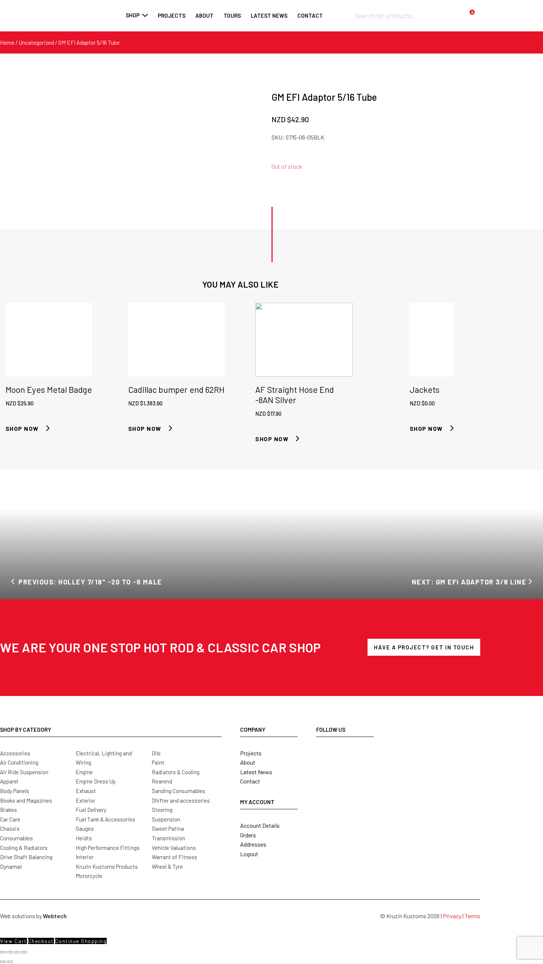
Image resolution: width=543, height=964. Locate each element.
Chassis (10, 828)
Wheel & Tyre (167, 866)
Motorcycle (89, 875)
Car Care (10, 819)
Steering (162, 809)
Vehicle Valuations (174, 847)
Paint (158, 762)
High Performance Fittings (108, 847)
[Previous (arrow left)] (3, 962)
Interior (84, 857)
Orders (248, 834)
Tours (232, 15)
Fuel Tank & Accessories (105, 819)
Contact (310, 15)
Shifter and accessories (181, 800)
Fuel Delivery (91, 809)
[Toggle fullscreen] (10, 952)
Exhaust (86, 791)
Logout (249, 853)
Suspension (166, 819)
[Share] (17, 952)
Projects (171, 15)
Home (7, 42)
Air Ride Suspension (24, 772)
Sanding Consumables (178, 791)
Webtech (55, 915)
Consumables (16, 838)
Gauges (85, 828)
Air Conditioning (19, 762)
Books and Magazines (26, 800)
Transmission (168, 838)
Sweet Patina (168, 828)
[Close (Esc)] (24, 952)
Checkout (41, 941)
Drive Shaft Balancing (26, 857)
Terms (472, 915)
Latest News (256, 771)
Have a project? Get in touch (424, 647)
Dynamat (11, 866)
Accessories (15, 753)
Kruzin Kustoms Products (107, 866)
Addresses (253, 844)
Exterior (85, 800)
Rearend (162, 781)
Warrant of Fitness (174, 857)
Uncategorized (36, 42)
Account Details (260, 825)
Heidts (84, 838)
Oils (156, 753)
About (204, 15)
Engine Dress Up (96, 781)
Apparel (9, 781)
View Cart (13, 941)
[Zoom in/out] (3, 952)
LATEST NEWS (269, 15)
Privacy (452, 915)
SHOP (133, 15)
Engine (84, 772)
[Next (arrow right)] (10, 962)
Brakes (8, 809)
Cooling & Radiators (24, 847)
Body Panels (14, 791)
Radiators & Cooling (175, 772)
